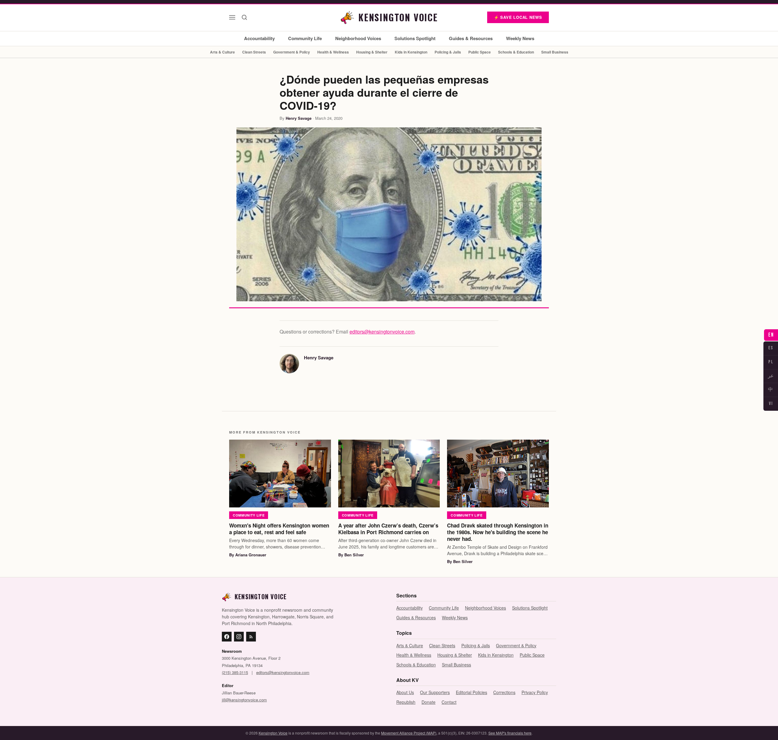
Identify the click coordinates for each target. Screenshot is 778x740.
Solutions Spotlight (414, 38)
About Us (405, 692)
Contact (449, 702)
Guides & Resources (471, 38)
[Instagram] (239, 636)
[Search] (244, 17)
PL (770, 362)
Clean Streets (254, 52)
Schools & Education (516, 52)
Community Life (305, 38)
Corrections (504, 692)
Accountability (259, 38)
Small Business (554, 52)
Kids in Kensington (411, 52)
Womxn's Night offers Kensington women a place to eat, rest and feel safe (279, 529)
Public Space (479, 52)
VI (771, 403)
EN (771, 335)
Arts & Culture (222, 52)
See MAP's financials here (510, 732)
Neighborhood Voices (358, 38)
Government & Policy (291, 52)
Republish (405, 702)
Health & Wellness (333, 52)
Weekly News (520, 38)
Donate (428, 702)
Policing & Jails (448, 52)
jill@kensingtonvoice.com (244, 700)
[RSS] (251, 636)
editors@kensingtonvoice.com (382, 331)
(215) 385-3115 (235, 672)
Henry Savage (299, 118)
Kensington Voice (273, 732)
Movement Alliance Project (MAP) (408, 732)
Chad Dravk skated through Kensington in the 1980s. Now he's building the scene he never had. (497, 532)
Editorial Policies (471, 692)
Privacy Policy (535, 692)
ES (770, 348)
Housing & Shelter (371, 52)
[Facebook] (227, 636)
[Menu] (232, 17)
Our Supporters (435, 692)
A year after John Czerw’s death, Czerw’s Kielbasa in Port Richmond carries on (388, 529)
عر (771, 376)
